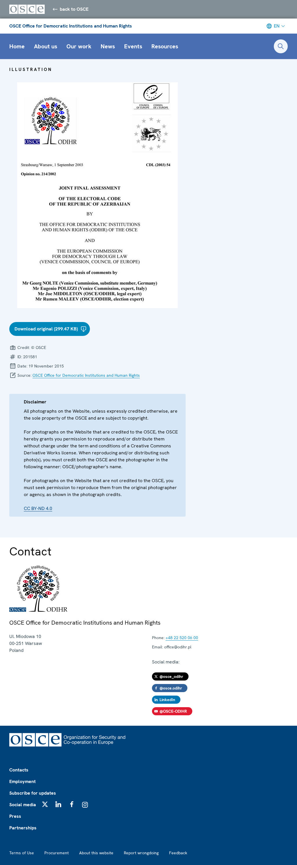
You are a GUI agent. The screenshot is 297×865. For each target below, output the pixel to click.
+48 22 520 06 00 (182, 637)
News (108, 46)
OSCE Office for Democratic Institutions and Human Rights (70, 26)
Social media (22, 805)
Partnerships (23, 828)
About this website (96, 852)
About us (45, 46)
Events (133, 46)
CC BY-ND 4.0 (38, 508)
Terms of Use (21, 852)
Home (17, 46)
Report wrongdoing (141, 852)
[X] (45, 804)
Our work (78, 46)
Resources (164, 46)
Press (15, 816)
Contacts (18, 770)
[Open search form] (281, 46)
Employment (22, 781)
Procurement (56, 852)
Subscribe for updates (32, 793)
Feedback (178, 852)
